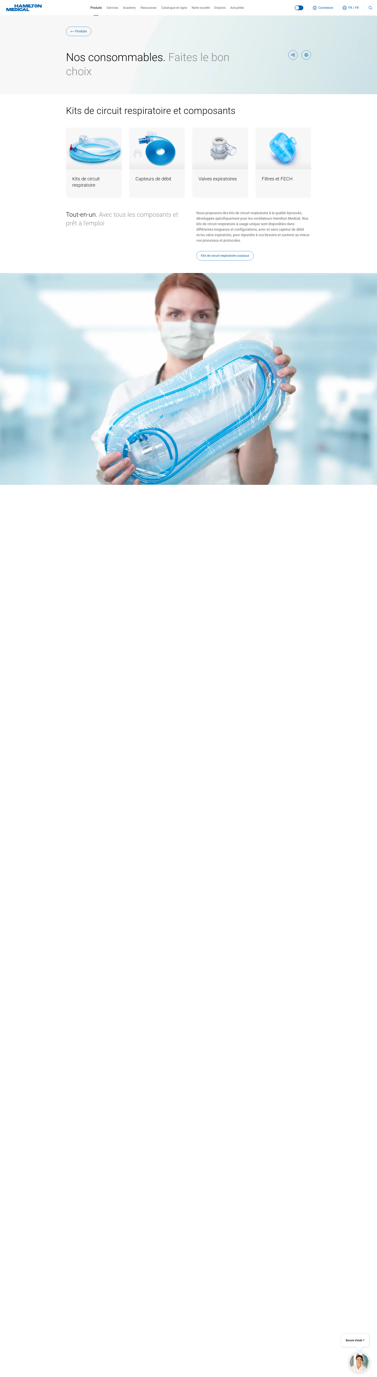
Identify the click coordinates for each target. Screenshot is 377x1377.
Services (112, 8)
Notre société (201, 8)
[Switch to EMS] (299, 8)
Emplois (220, 8)
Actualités (237, 8)
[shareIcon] (293, 55)
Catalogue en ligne (174, 8)
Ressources (148, 8)
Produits (96, 8)
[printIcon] (306, 55)
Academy (129, 8)
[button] (323, 8)
